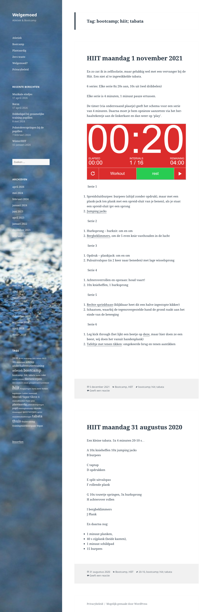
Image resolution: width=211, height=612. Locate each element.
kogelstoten (16, 393)
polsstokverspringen (35, 405)
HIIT (130, 387)
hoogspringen (25, 389)
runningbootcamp (25, 408)
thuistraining (28, 421)
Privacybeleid (20, 69)
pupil (15, 408)
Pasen (28, 401)
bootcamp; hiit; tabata (23, 375)
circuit (15, 379)
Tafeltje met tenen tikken (104, 344)
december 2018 (21, 316)
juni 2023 (17, 211)
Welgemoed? (20, 63)
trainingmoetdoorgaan (24, 425)
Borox (15, 104)
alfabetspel (20, 362)
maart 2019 (19, 310)
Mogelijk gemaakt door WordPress (126, 604)
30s (14, 362)
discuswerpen (33, 379)
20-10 (15, 358)
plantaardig (19, 404)
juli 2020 (17, 273)
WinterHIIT (19, 141)
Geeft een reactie (100, 390)
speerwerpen (30, 411)
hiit (15, 388)
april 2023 (18, 217)
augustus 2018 (20, 322)
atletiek (17, 370)
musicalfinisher (18, 401)
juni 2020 (17, 279)
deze (146, 334)
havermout (44, 383)
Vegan (40, 425)
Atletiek (17, 38)
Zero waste (18, 57)
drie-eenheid (17, 383)
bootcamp (32, 370)
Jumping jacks (97, 211)
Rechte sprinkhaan (100, 305)
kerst (39, 389)
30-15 (44, 358)
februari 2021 (20, 236)
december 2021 (21, 230)
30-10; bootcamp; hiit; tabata (30, 358)
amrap (30, 362)
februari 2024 (20, 199)
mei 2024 (17, 193)
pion (33, 401)
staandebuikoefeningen (22, 417)
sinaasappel (17, 412)
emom (25, 383)
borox (38, 375)
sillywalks (37, 408)
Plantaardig (19, 50)
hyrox (34, 389)
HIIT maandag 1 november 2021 (135, 58)
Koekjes (45, 389)
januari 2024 (19, 205)
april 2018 (18, 328)
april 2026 (18, 186)
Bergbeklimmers (98, 236)
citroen (21, 379)
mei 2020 (17, 285)
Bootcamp (18, 44)
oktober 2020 (20, 260)
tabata (37, 416)
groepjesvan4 (34, 383)
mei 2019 (17, 304)
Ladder (25, 393)
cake (43, 375)
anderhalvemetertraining (28, 365)
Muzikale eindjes (22, 94)
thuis (16, 421)
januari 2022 (19, 223)
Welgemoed (24, 15)
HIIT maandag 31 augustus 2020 (134, 427)
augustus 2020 (20, 267)
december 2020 (21, 248)
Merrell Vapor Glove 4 (26, 397)
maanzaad (33, 393)
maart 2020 (19, 297)
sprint (39, 412)
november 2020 (21, 254)
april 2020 (18, 291)
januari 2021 (19, 242)
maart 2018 (19, 334)
